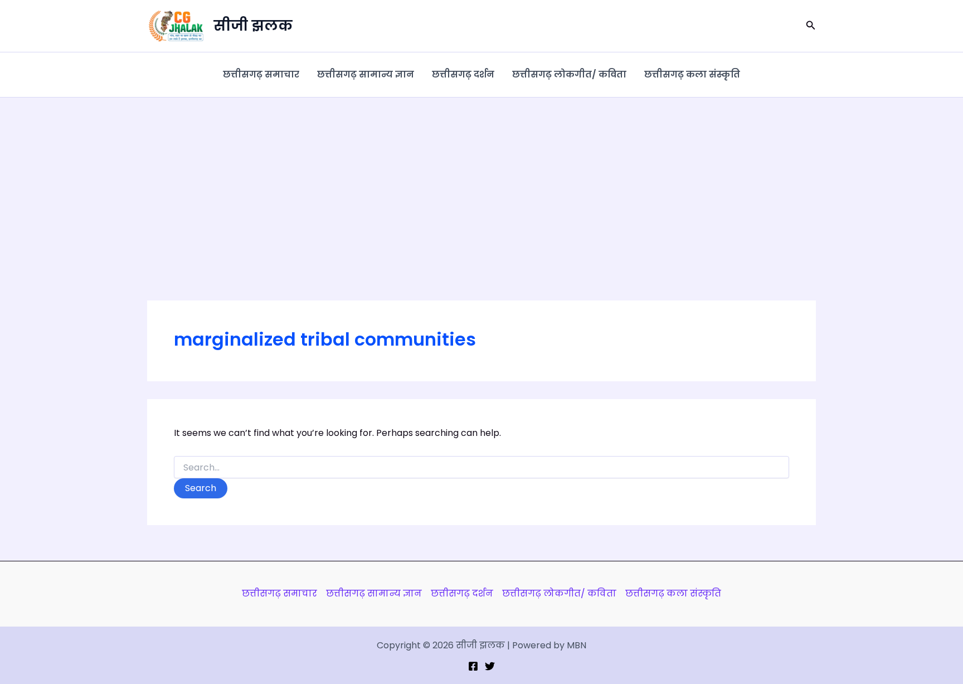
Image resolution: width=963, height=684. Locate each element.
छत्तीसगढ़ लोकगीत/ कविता (569, 74)
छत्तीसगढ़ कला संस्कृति (692, 74)
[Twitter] (490, 666)
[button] (811, 26)
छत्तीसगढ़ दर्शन (463, 74)
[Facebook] (473, 666)
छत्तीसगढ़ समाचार (261, 74)
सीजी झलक (253, 26)
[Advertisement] (481, 181)
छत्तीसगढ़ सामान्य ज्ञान (365, 74)
